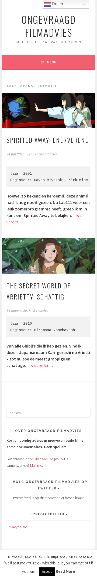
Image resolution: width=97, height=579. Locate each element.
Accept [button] (47, 571)
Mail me (36, 465)
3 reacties (40, 311)
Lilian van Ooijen (46, 459)
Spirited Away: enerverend (47, 140)
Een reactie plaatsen (42, 154)
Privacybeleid (16, 526)
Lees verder (40, 365)
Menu (51, 62)
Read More (65, 571)
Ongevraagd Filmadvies (49, 25)
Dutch (57, 4)
